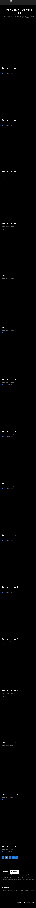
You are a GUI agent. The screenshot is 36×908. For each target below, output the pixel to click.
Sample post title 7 (9, 431)
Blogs (3, 73)
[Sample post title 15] (18, 823)
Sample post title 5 (10, 327)
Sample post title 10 (10, 587)
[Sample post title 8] (18, 460)
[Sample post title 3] (18, 201)
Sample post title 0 (10, 68)
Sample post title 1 (9, 120)
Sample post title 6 (10, 379)
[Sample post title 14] (18, 771)
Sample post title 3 (10, 224)
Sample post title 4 (10, 275)
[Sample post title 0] (18, 45)
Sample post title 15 (10, 846)
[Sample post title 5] (18, 304)
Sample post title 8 (10, 483)
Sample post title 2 (10, 172)
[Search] (33, 2)
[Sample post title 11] (18, 616)
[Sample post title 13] (18, 719)
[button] (3, 2)
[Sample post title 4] (18, 252)
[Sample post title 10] (18, 564)
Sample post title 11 (10, 639)
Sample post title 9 (10, 535)
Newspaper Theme (29, 902)
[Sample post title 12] (18, 668)
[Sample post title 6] (18, 356)
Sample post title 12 (10, 691)
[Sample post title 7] (18, 408)
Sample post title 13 (10, 742)
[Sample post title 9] (18, 512)
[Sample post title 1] (18, 97)
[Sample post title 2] (18, 149)
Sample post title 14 (10, 794)
